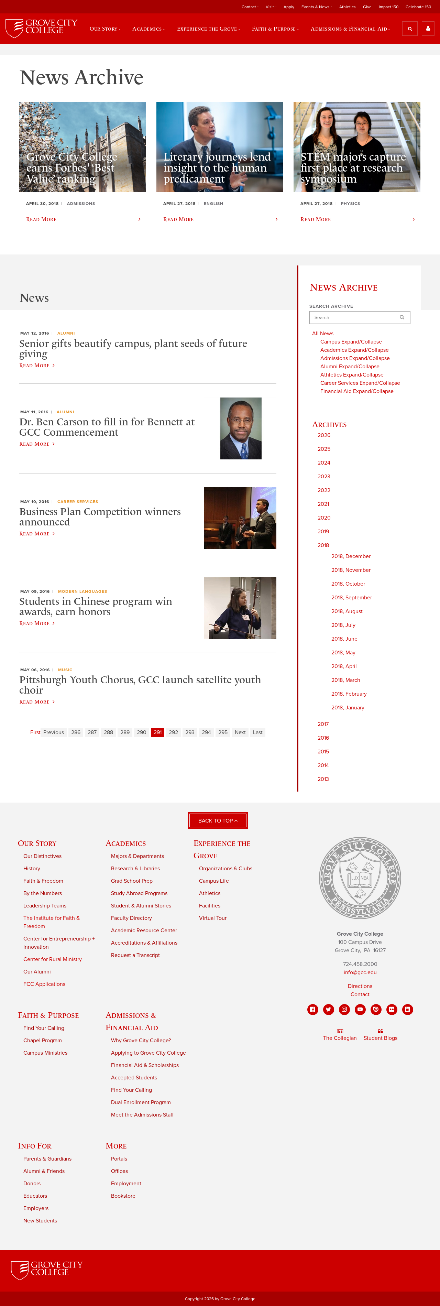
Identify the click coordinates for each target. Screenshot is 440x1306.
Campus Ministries (45, 1052)
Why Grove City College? (141, 1040)
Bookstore (123, 1196)
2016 (323, 737)
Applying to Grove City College (148, 1052)
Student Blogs (380, 1038)
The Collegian (340, 1038)
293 (190, 732)
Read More (34, 365)
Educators (35, 1196)
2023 (324, 476)
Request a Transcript (135, 955)
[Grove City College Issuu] (376, 1009)
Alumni (66, 333)
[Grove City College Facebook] (312, 1009)
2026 (324, 435)
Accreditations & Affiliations (144, 942)
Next (240, 732)
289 (125, 732)
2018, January (347, 707)
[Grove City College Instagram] (344, 1009)
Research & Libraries (135, 868)
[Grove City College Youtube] (360, 1009)
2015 (323, 751)
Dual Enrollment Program (141, 1102)
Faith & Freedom (43, 881)
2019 (323, 531)
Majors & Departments (137, 856)
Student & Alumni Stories (141, 905)
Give (367, 6)
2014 (323, 765)
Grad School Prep (132, 881)
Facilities (209, 905)
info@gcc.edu (360, 972)
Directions (360, 986)
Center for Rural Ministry (52, 959)
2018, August (347, 611)
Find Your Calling (43, 1028)
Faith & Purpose (48, 1015)
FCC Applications (44, 984)
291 (158, 732)
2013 (323, 779)
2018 (323, 545)
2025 (324, 449)
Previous (53, 732)
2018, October (348, 583)
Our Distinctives (42, 856)
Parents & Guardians (47, 1158)
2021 (323, 504)
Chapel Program (42, 1040)
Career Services (77, 501)
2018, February (349, 693)
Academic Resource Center (144, 930)
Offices (119, 1171)
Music (65, 669)
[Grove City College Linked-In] (407, 1009)
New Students (40, 1220)
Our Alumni (37, 971)
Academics (126, 843)
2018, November (351, 570)
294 (206, 732)
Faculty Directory (131, 918)
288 (108, 732)
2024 (324, 462)
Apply (289, 6)
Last (258, 732)
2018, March (345, 680)
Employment (126, 1183)
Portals (119, 1158)
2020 (324, 517)
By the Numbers (42, 893)
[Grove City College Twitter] (328, 1009)
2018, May (343, 652)
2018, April (344, 666)
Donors (32, 1183)
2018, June (344, 638)
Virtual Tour (213, 918)
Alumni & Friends (44, 1171)
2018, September (351, 597)
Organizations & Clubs (225, 868)
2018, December (351, 556)
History (31, 868)
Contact (360, 994)
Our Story (37, 843)
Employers (35, 1208)
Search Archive (331, 306)
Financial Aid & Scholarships (145, 1065)
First (35, 732)
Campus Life (214, 881)
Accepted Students (134, 1077)
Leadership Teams (44, 905)
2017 (323, 724)
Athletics (347, 6)
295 (223, 732)
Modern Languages (82, 591)
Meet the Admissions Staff (142, 1114)
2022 (324, 490)
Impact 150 (388, 6)
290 (141, 732)
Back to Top (216, 820)
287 (92, 732)
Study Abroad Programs (139, 893)
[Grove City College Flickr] (391, 1009)
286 (75, 732)
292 (173, 732)
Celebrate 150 (418, 6)
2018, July (343, 625)
